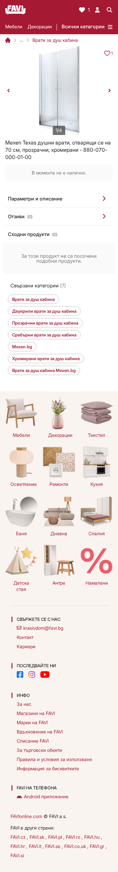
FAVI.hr (18, 846)
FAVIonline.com (26, 816)
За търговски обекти (39, 750)
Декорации (40, 26)
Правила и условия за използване (54, 759)
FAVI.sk (38, 837)
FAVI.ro (74, 837)
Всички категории (83, 26)
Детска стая (21, 586)
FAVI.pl (55, 837)
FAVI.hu (92, 837)
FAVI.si (17, 855)
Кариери (26, 646)
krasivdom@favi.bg (43, 628)
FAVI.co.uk (75, 846)
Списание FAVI (33, 741)
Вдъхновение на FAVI (40, 731)
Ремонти (58, 484)
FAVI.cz (18, 837)
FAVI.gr (98, 846)
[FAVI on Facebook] (20, 674)
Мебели (13, 26)
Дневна (58, 533)
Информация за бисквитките (48, 768)
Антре (58, 583)
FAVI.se (53, 846)
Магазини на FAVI (36, 713)
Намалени (97, 583)
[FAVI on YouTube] (44, 674)
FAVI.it (36, 846)
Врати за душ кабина (55, 40)
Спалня (96, 533)
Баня (21, 533)
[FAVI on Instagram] (32, 674)
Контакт (25, 637)
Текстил (96, 435)
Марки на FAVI (32, 722)
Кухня (96, 484)
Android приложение (46, 796)
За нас (24, 704)
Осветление (23, 484)
